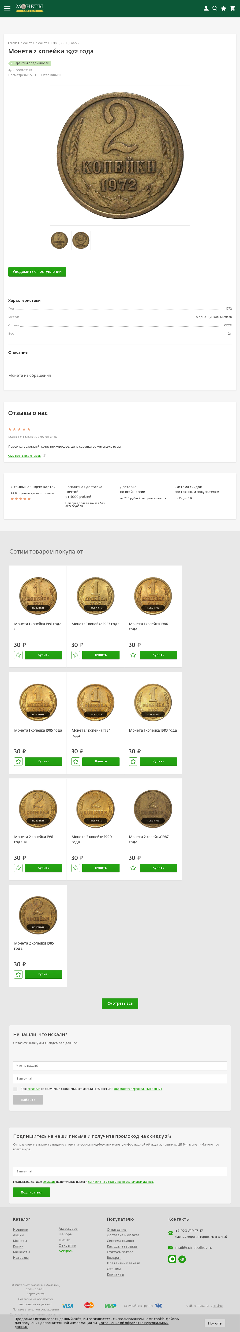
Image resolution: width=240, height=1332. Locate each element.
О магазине (117, 1229)
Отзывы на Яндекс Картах (33, 487)
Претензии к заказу (123, 1263)
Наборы (65, 1234)
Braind (218, 1305)
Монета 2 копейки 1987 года (149, 839)
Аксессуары (68, 1228)
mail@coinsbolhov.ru (193, 1248)
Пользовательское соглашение (35, 1309)
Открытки (67, 1245)
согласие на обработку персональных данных (121, 1182)
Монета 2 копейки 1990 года (91, 839)
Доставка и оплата (123, 1235)
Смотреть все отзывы (24, 455)
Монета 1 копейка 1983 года (153, 730)
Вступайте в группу (138, 1305)
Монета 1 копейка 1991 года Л (37, 626)
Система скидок (120, 1241)
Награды (21, 1257)
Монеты (20, 1241)
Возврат (114, 1257)
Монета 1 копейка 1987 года (95, 624)
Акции (18, 1235)
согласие (33, 1089)
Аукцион (66, 1251)
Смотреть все (120, 1003)
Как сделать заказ (122, 1246)
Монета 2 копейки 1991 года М (33, 839)
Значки (64, 1240)
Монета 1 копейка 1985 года (38, 730)
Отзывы (114, 1269)
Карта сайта (35, 1294)
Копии (18, 1246)
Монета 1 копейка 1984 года (91, 733)
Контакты (115, 1274)
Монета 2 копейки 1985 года (34, 946)
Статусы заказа (120, 1252)
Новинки (20, 1229)
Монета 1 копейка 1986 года (148, 626)
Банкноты (21, 1252)
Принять (215, 1323)
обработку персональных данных (138, 1089)
